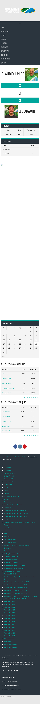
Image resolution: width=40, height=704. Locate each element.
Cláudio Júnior (6, 412)
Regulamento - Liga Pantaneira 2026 (15, 587)
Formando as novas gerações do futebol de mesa (19, 522)
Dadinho (3, 39)
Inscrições (4, 55)
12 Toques (4, 43)
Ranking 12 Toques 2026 (12, 557)
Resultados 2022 (9, 630)
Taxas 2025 (7, 641)
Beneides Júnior (7, 431)
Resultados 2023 (9, 633)
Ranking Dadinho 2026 (11, 562)
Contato (3, 63)
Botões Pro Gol (9, 476)
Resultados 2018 (9, 618)
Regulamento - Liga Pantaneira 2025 (15, 585)
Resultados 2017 (9, 616)
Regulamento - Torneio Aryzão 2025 (15, 590)
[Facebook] (15, 446)
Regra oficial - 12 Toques (12, 571)
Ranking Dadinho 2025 (11, 559)
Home (2, 27)
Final (25, 457)
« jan (3, 356)
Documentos (8, 502)
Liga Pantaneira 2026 (10, 542)
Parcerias (7, 551)
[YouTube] (25, 446)
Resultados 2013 (9, 604)
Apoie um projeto (6, 59)
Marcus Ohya (6, 383)
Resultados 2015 (9, 610)
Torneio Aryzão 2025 (10, 644)
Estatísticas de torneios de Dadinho (15, 516)
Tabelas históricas (9, 639)
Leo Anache (6, 416)
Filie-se (6, 519)
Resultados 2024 (9, 636)
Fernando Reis (6, 393)
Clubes (3, 35)
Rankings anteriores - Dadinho (13, 568)
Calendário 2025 (9, 479)
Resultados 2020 (9, 624)
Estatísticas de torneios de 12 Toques (16, 513)
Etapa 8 (20, 457)
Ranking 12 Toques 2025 (12, 554)
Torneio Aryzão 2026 (10, 647)
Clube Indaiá (8, 484)
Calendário (4, 47)
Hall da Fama (8, 528)
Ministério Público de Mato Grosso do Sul (17, 545)
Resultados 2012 (9, 601)
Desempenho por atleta (11, 496)
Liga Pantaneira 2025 (10, 539)
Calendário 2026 (9, 482)
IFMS (5, 533)
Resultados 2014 (9, 607)
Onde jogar (7, 548)
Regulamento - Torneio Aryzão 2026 (15, 593)
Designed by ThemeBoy (8, 698)
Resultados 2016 (9, 613)
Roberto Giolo (6, 378)
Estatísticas (5, 51)
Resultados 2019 (9, 621)
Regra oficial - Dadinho (11, 574)
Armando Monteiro (8, 388)
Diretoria (7, 499)
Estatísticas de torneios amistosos (15, 510)
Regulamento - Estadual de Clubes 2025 (17, 582)
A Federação (5, 31)
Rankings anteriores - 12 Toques (14, 565)
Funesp (6, 525)
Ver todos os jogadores (31, 397)
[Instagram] (20, 446)
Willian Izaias (6, 374)
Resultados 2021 (9, 627)
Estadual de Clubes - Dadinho (13, 505)
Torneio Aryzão (12, 457)
